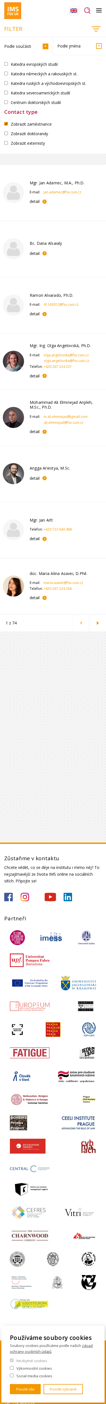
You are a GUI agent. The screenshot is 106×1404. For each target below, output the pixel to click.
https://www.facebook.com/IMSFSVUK (8, 897)
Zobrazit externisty (28, 143)
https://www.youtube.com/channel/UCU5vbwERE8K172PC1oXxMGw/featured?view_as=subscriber (50, 897)
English (73, 10)
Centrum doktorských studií (36, 102)
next (97, 623)
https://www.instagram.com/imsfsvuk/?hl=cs (25, 897)
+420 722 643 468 (58, 529)
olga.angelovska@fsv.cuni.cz (66, 355)
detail (35, 201)
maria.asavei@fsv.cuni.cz (63, 582)
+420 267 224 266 (58, 588)
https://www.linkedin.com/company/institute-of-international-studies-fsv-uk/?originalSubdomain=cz (68, 897)
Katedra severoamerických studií (40, 93)
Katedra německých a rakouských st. (44, 73)
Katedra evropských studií (34, 64)
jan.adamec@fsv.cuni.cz (62, 192)
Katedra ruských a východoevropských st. (48, 83)
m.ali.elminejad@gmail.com (66, 416)
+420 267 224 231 (58, 366)
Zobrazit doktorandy (29, 133)
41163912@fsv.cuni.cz (61, 304)
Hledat (87, 10)
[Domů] (12, 10)
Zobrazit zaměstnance (31, 124)
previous (80, 623)
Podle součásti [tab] (17, 46)
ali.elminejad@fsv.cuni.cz (63, 422)
